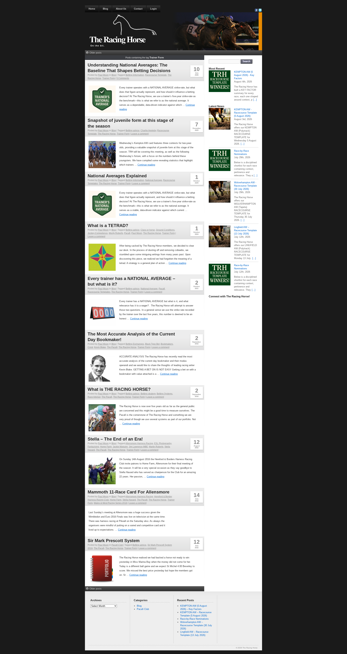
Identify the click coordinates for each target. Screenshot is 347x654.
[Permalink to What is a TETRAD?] (102, 269)
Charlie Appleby (148, 130)
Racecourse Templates (99, 292)
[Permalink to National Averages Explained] (102, 216)
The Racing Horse (117, 39)
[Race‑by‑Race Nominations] (219, 275)
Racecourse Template (156, 75)
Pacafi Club (117, 545)
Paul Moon (103, 75)
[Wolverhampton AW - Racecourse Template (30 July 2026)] (219, 192)
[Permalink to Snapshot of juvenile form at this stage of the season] (102, 167)
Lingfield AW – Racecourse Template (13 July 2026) (245, 230)
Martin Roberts (156, 446)
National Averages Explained (117, 175)
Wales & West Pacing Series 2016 (110, 503)
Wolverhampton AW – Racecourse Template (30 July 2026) (196, 625)
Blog (105, 8)
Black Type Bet (152, 344)
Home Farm (106, 446)
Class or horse (148, 230)
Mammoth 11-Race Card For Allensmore (128, 492)
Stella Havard (129, 500)
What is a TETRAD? (108, 225)
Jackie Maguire (120, 446)
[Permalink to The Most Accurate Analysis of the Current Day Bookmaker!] (102, 380)
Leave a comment (140, 133)
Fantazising (93, 446)
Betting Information (135, 75)
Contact (138, 8)
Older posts (95, 52)
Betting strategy (148, 393)
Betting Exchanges (135, 344)
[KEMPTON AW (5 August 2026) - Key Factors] (219, 81)
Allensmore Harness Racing (139, 443)
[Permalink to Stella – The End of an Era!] (102, 483)
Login (153, 8)
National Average (153, 180)
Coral (90, 347)
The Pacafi (112, 347)
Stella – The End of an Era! (115, 439)
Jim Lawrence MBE (138, 446)
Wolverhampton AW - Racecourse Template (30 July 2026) (245, 185)
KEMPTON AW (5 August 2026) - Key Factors (244, 75)
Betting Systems (164, 393)
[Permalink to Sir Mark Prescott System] (102, 581)
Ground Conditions (165, 230)
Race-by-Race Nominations (194, 618)
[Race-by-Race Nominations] (219, 160)
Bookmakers (167, 344)
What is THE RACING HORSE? (119, 389)
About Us (121, 8)
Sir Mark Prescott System (114, 540)
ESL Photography (162, 443)
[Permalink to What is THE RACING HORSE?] (102, 430)
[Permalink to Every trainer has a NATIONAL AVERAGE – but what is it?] (102, 325)
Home (92, 8)
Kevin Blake (100, 347)
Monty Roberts (116, 233)
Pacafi (127, 233)
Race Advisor (94, 397)
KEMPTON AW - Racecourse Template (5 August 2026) (245, 112)
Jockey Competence (98, 233)
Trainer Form (108, 78)
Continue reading (146, 164)
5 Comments (123, 78)
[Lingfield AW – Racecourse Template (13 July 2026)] (219, 237)
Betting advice (133, 130)
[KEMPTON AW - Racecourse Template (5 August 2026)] (219, 119)
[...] (255, 99)
